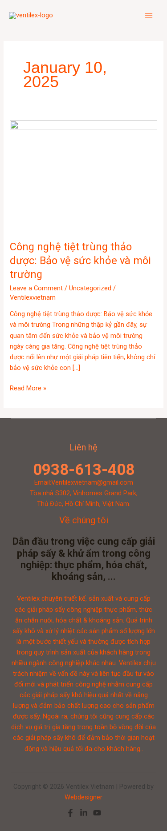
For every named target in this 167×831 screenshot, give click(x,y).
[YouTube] (97, 813)
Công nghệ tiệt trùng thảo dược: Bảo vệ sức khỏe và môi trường (80, 261)
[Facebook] (70, 813)
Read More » (28, 387)
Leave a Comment (36, 288)
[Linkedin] (84, 813)
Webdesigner (83, 797)
